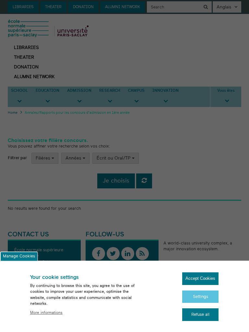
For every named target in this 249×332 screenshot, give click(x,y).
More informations (46, 312)
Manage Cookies (19, 256)
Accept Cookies (200, 278)
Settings (200, 296)
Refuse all (200, 314)
